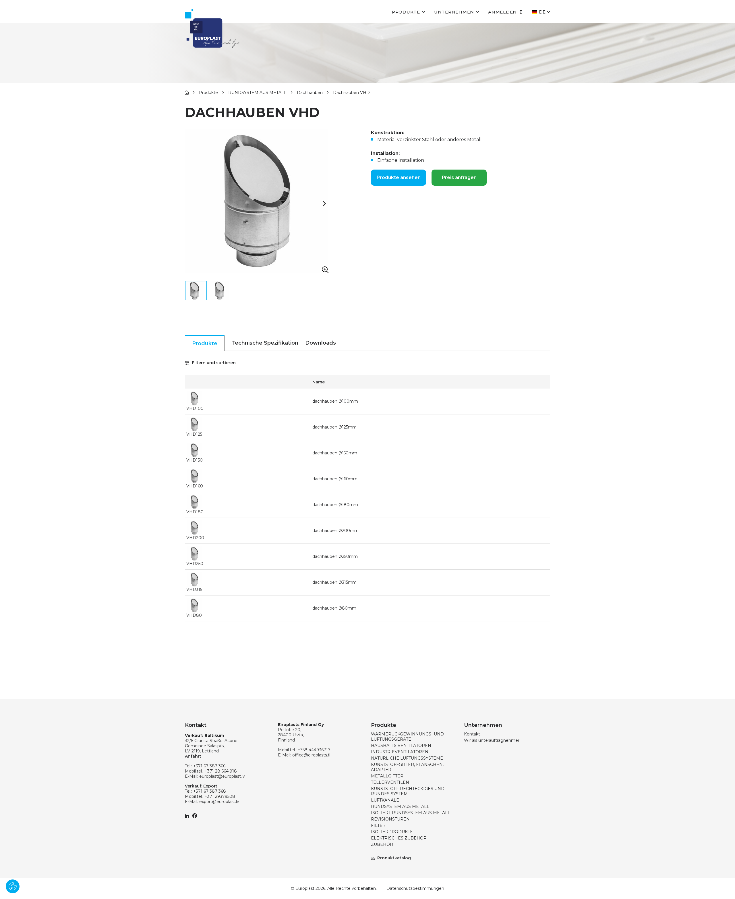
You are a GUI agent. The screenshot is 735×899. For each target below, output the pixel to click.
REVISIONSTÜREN (390, 819)
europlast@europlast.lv (222, 776)
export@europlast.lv (219, 801)
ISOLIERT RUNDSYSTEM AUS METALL (410, 812)
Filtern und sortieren (213, 362)
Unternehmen (454, 12)
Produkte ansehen (399, 177)
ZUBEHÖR (382, 844)
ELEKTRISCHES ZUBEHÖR (399, 838)
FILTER (378, 825)
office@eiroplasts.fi (311, 755)
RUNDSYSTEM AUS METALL (257, 92)
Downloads (320, 343)
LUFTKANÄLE (385, 800)
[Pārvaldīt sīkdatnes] (13, 886)
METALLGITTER (387, 776)
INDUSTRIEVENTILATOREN (399, 751)
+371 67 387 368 (209, 791)
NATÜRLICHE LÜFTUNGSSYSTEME (407, 758)
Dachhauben (310, 92)
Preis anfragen (459, 177)
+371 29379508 (220, 796)
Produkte (406, 12)
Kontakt (472, 734)
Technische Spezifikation (264, 343)
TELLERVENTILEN (390, 782)
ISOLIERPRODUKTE (392, 831)
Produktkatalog (394, 857)
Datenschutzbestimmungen (415, 888)
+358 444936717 (314, 749)
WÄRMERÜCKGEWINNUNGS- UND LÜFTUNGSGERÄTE (407, 736)
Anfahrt (193, 756)
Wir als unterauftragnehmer (491, 740)
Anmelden (502, 12)
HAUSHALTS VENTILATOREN (401, 745)
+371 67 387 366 (209, 766)
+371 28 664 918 (221, 771)
